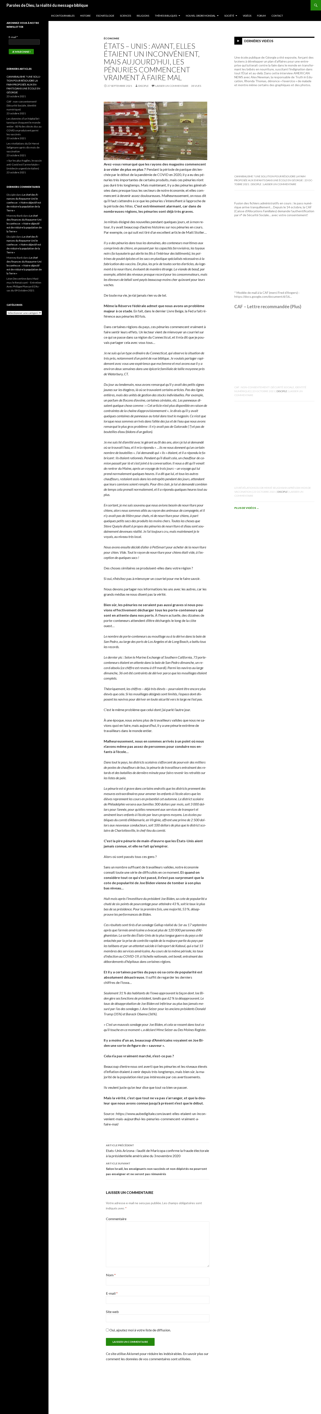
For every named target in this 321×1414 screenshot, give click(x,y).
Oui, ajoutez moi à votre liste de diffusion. (140, 1330)
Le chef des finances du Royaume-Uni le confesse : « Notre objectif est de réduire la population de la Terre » (24, 202)
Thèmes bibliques (166, 15)
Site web (112, 1312)
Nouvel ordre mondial (201, 15)
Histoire (85, 15)
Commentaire (116, 1219)
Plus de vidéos (246, 508)
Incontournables (62, 15)
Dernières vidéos (258, 41)
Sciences (125, 15)
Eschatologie (105, 15)
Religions (143, 15)
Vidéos (247, 15)
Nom (111, 1275)
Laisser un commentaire (171, 85)
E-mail (112, 1293)
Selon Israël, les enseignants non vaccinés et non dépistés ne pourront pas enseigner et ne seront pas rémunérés (156, 1169)
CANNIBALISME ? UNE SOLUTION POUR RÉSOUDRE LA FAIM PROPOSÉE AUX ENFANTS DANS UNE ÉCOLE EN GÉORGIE (24, 84)
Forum (261, 15)
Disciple (143, 85)
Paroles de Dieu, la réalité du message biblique (47, 5)
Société (229, 15)
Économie (111, 38)
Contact (277, 15)
